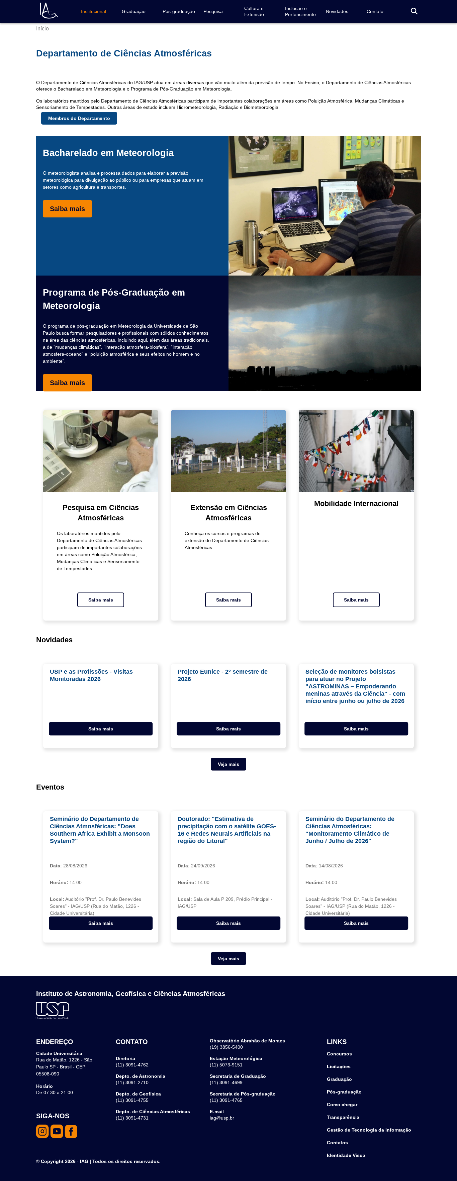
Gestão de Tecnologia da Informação (369, 1130)
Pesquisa (213, 11)
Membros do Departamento (79, 118)
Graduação (134, 11)
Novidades (337, 11)
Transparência (343, 1117)
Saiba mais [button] (100, 728)
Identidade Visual (347, 1155)
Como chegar (342, 1104)
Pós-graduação (179, 11)
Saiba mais (67, 208)
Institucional (93, 11)
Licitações (339, 1066)
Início (42, 28)
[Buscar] (414, 11)
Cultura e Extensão (254, 11)
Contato (375, 11)
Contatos (337, 1142)
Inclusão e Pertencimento (300, 11)
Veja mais (228, 764)
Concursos (339, 1053)
